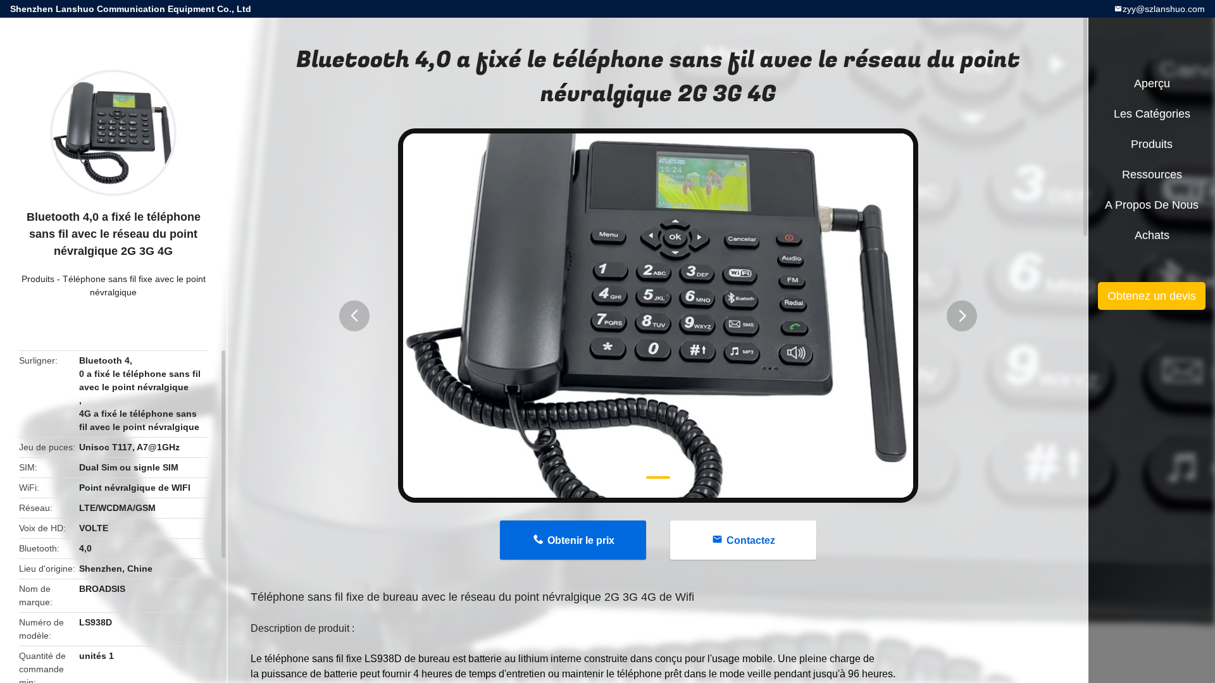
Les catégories (1152, 114)
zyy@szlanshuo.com (1164, 9)
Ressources (1152, 174)
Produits (38, 279)
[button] (354, 315)
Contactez (750, 540)
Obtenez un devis (1151, 296)
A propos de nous (1152, 205)
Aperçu (1152, 83)
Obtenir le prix (580, 540)
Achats (1152, 235)
